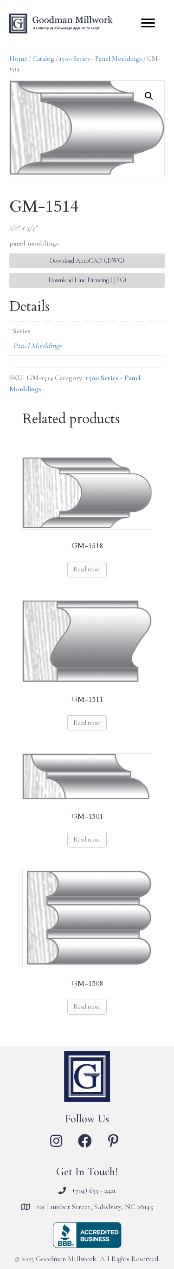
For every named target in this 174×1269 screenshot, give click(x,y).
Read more (87, 569)
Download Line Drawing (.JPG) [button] (87, 280)
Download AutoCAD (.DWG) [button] (87, 261)
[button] (149, 96)
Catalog (43, 58)
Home (18, 58)
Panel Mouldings (37, 345)
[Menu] (148, 23)
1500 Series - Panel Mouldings (100, 58)
